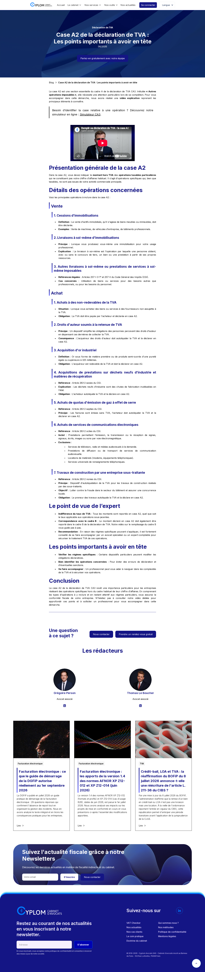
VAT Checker (133, 922)
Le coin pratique (135, 936)
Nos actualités (127, 5)
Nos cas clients (134, 931)
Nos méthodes (165, 927)
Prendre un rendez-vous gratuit (136, 634)
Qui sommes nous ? (168, 922)
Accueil (61, 5)
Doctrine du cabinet (136, 940)
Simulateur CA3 (90, 114)
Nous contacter (101, 634)
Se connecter (148, 5)
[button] (74, 5)
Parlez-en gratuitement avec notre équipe (102, 58)
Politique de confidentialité (172, 931)
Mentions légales (167, 936)
